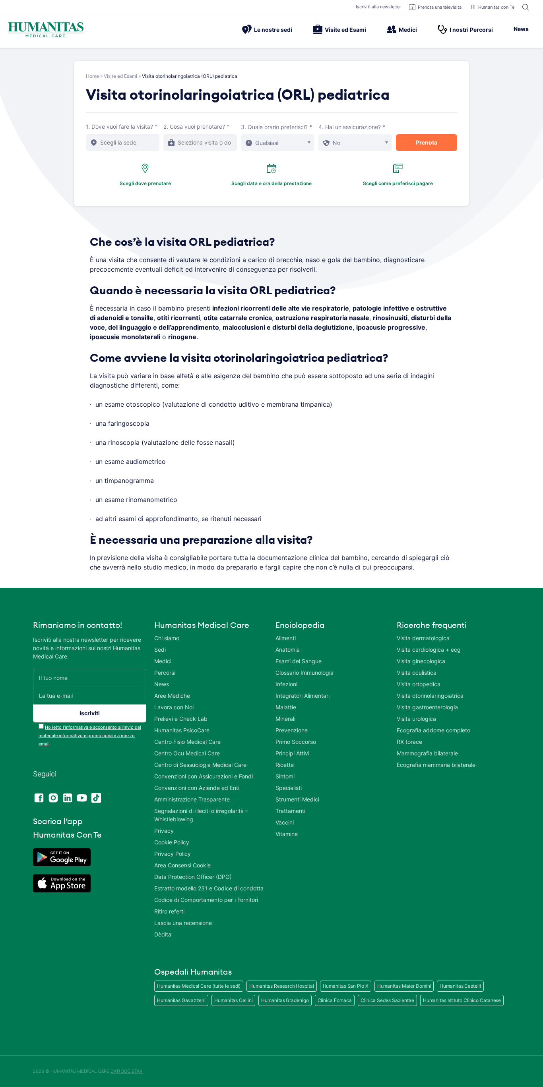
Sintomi (285, 776)
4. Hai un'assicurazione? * (351, 127)
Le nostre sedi (273, 29)
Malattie (285, 707)
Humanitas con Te (496, 7)
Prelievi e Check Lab (181, 718)
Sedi (160, 649)
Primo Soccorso (295, 741)
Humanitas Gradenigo (284, 1000)
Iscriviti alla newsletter (378, 7)
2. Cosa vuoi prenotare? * (196, 126)
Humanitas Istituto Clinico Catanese (462, 1000)
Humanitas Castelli (460, 986)
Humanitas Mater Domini (404, 986)
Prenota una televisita (440, 7)
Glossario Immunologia (304, 672)
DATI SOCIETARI (127, 1071)
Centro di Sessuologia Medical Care (200, 764)
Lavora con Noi (174, 707)
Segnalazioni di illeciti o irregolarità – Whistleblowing (201, 814)
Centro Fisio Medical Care (187, 741)
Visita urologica (416, 718)
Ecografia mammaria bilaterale (436, 764)
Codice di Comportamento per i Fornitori (206, 899)
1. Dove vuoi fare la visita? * (121, 126)
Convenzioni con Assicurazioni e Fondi (203, 776)
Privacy (164, 830)
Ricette (284, 764)
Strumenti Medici (297, 799)
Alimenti (285, 638)
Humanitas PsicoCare (181, 730)
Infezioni (286, 684)
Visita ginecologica (421, 661)
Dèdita (162, 934)
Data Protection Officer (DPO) (193, 876)
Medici (408, 29)
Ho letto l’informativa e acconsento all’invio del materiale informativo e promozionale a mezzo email (90, 735)
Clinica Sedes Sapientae (387, 1000)
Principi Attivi (292, 753)
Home (92, 76)
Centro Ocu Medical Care (187, 753)
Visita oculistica (416, 672)
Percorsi (164, 672)
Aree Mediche (172, 695)
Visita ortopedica (418, 684)
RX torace (409, 741)
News (521, 28)
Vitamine (286, 833)
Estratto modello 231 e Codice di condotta (209, 888)
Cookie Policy (171, 842)
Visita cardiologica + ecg (429, 649)
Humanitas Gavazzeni (181, 1000)
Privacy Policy (172, 853)
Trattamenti (290, 810)
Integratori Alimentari (302, 695)
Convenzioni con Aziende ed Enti (196, 787)
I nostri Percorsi (471, 29)
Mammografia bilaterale (427, 753)
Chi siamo (166, 638)
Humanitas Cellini (233, 1000)
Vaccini (284, 822)
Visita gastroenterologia (427, 707)
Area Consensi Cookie (182, 865)
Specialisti (288, 787)
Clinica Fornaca (335, 1000)
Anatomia (287, 649)
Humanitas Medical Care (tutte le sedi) (198, 986)
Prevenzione (291, 730)
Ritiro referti (169, 911)
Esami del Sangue (298, 661)
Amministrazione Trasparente (192, 799)
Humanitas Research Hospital (281, 986)
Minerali (285, 718)
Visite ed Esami (345, 29)
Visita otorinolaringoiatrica (430, 695)
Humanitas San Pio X (345, 986)
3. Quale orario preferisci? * (276, 127)
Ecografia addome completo (433, 730)
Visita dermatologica (423, 638)
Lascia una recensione (183, 922)
